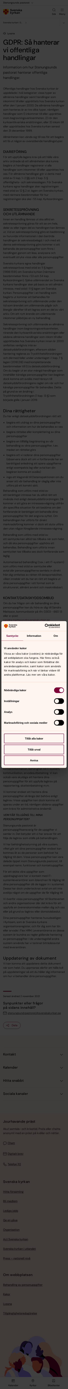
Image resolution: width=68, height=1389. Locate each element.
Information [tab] (34, 635)
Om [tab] (56, 635)
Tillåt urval (34, 749)
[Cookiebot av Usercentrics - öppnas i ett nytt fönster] (49, 626)
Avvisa (34, 760)
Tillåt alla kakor (34, 738)
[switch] (59, 701)
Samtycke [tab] (12, 635)
